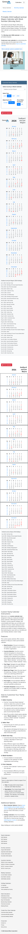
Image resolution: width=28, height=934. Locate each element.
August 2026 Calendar (5, 849)
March (14, 151)
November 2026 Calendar (6, 855)
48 (6, 262)
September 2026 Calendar (6, 851)
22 (6, 186)
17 (6, 173)
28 (6, 207)
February (14, 138)
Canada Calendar (4, 887)
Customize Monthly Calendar (7, 914)
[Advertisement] (14, 85)
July (14, 202)
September (14, 228)
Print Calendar (7, 113)
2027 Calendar (4, 839)
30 (6, 210)
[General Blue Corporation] (6, 2)
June (14, 189)
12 (6, 159)
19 (6, 182)
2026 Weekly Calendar (5, 878)
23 (6, 193)
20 (6, 183)
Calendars (18, 2)
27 (6, 199)
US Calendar (3, 885)
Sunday (6, 102)
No (22, 104)
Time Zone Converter (5, 904)
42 (6, 247)
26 (6, 197)
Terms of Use (4, 927)
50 (6, 271)
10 (6, 156)
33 (6, 220)
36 (6, 225)
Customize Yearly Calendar (6, 912)
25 (9, 186)
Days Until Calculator (5, 900)
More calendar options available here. (12, 49)
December (14, 267)
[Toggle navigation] (24, 2)
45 (6, 258)
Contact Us (3, 923)
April (14, 165)
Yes (19, 104)
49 (6, 264)
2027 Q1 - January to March (7, 866)
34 (6, 222)
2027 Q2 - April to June (5, 868)
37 (6, 233)
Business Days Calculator (6, 902)
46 (6, 259)
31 (6, 211)
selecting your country (10, 820)
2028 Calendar (4, 841)
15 (21, 145)
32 (6, 219)
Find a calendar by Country (7, 889)
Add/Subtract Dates (5, 895)
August (14, 214)
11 (6, 157)
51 (6, 273)
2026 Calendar (4, 837)
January (14, 126)
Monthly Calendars (5, 847)
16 (6, 171)
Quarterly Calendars (6, 860)
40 (6, 237)
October (14, 240)
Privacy (2, 925)
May (14, 177)
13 (6, 160)
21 (13, 134)
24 (21, 185)
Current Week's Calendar (6, 874)
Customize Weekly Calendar (7, 916)
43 (6, 248)
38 (6, 234)
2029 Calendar (4, 843)
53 (6, 276)
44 (6, 250)
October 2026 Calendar (6, 853)
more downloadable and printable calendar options (14, 807)
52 (6, 274)
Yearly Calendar (7, 8)
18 (13, 146)
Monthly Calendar (19, 8)
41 (6, 245)
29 (21, 160)
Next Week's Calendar (5, 876)
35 (6, 223)
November (14, 253)
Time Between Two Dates (6, 898)
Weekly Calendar (7, 11)
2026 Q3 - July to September (7, 862)
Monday (11, 102)
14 (19, 145)
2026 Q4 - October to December (8, 864)
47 (6, 260)
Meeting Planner (4, 906)
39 (6, 236)
